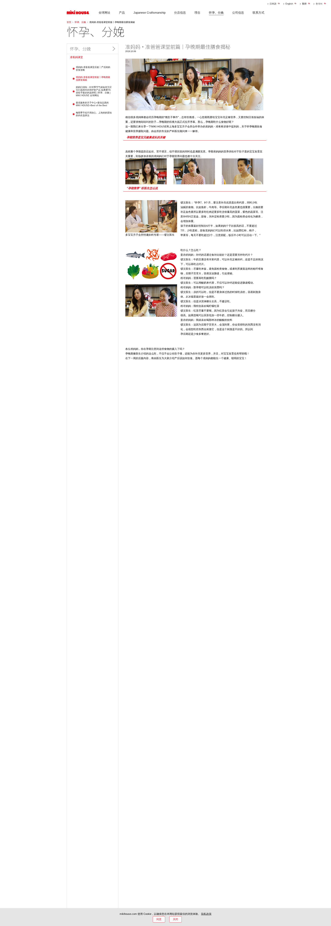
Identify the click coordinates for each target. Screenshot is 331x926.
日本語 (273, 3)
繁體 (304, 3)
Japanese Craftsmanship (149, 12)
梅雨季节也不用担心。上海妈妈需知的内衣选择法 (94, 114)
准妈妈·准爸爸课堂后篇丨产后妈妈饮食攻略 (93, 68)
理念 (197, 12)
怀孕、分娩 (216, 12)
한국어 (319, 3)
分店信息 (180, 12)
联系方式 (258, 12)
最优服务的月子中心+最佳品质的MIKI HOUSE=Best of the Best (92, 104)
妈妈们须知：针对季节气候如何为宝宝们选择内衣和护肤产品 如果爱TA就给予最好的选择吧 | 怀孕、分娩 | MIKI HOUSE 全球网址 (94, 91)
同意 (159, 919)
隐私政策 (206, 913)
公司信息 (238, 12)
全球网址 (104, 12)
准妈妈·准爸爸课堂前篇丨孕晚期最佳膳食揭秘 (93, 78)
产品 (122, 12)
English (289, 3)
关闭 (175, 919)
